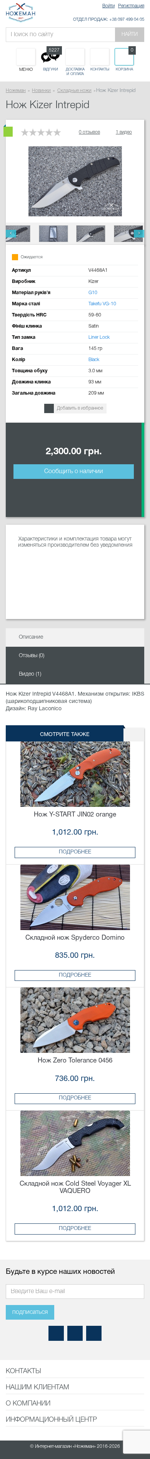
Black (93, 360)
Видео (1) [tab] (30, 674)
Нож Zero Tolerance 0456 (75, 1061)
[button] (11, 234)
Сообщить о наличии (73, 471)
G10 (92, 293)
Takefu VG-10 (102, 304)
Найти (130, 34)
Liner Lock (99, 337)
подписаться (30, 1312)
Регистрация (131, 6)
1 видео (124, 132)
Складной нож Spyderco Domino (75, 938)
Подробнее (75, 852)
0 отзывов (89, 132)
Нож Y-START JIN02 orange (75, 815)
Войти (108, 6)
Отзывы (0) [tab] (31, 655)
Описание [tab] (31, 637)
